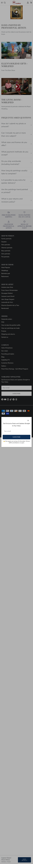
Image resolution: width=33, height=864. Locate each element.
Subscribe (16, 437)
